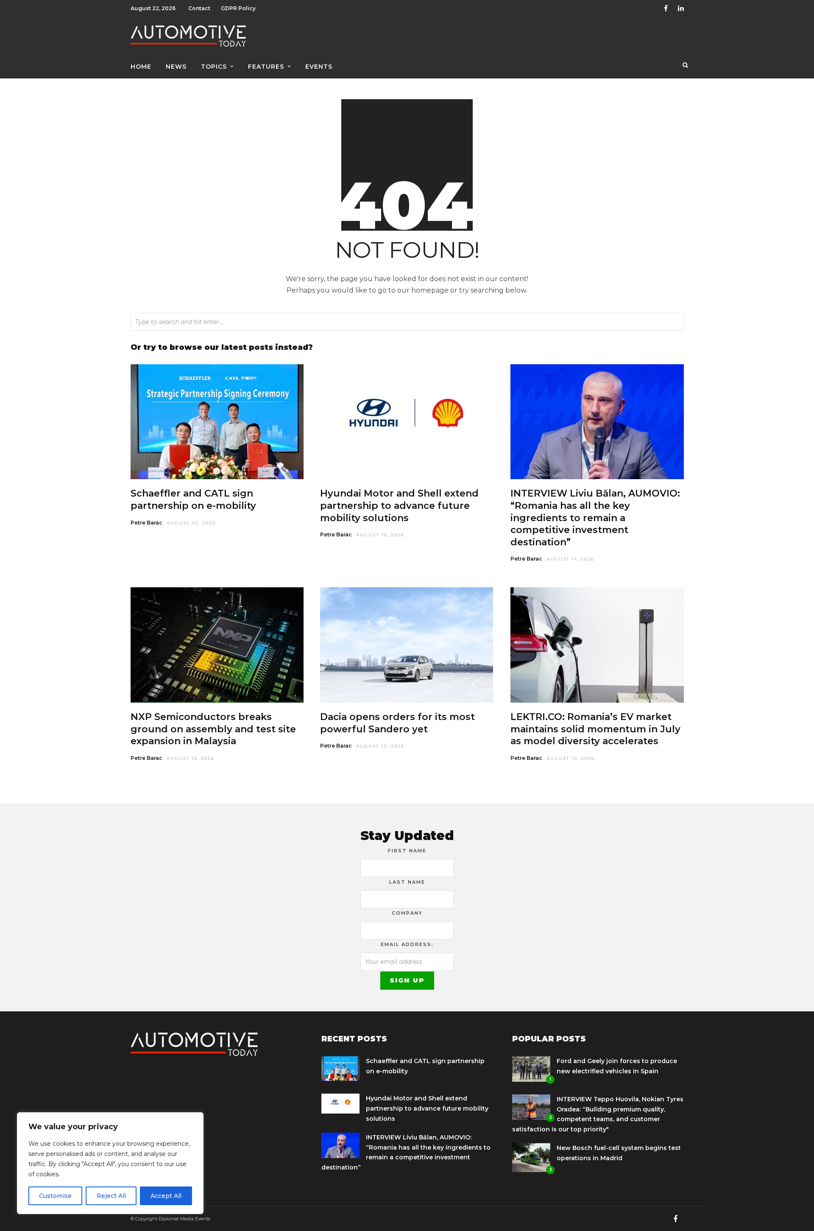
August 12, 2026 (380, 746)
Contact (199, 8)
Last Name (407, 882)
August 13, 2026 (191, 758)
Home (141, 66)
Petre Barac (146, 522)
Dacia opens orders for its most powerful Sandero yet (397, 723)
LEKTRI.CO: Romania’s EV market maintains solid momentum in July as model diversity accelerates (595, 729)
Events (318, 66)
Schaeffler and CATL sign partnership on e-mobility (193, 499)
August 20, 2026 (191, 523)
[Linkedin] (681, 8)
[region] (110, 1163)
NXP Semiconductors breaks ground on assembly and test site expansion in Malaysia (213, 729)
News (176, 66)
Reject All (111, 1196)
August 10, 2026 (570, 758)
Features (266, 66)
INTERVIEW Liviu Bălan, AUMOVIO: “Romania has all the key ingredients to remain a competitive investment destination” (595, 517)
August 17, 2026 (570, 559)
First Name (407, 851)
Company (407, 913)
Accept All (166, 1196)
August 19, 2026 (380, 535)
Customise (55, 1196)
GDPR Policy (238, 8)
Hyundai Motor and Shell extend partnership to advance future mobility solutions (399, 505)
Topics (214, 66)
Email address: (407, 944)
